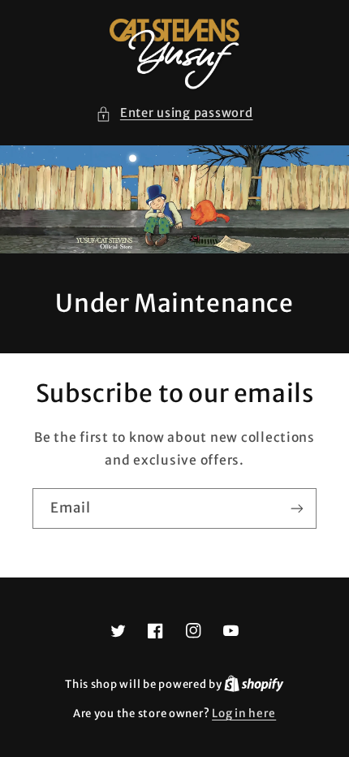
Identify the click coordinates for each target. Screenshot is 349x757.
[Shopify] (254, 684)
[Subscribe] (297, 508)
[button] (174, 113)
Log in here (244, 713)
